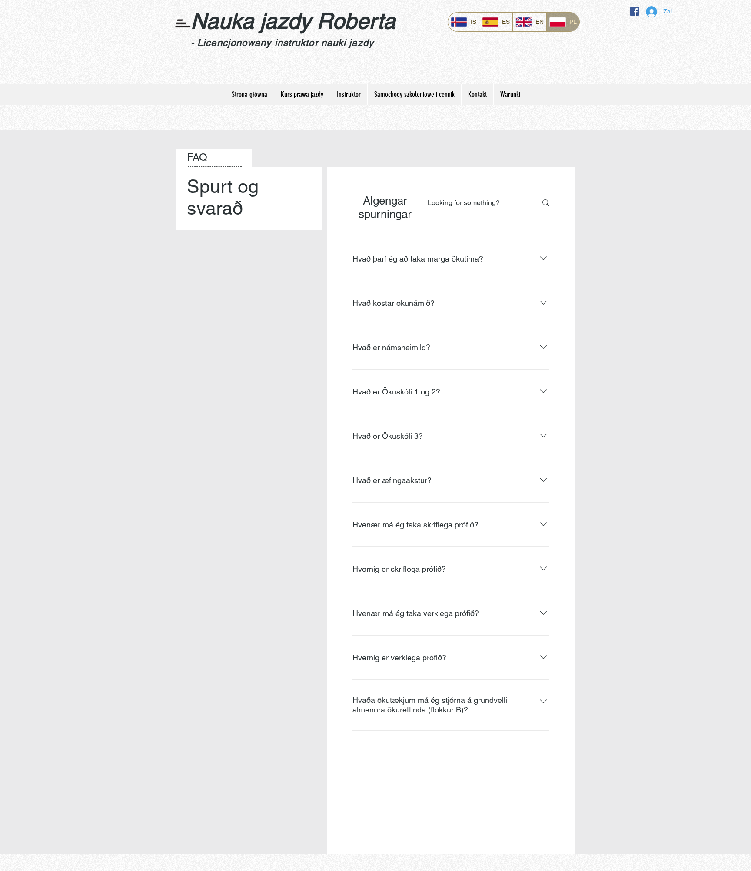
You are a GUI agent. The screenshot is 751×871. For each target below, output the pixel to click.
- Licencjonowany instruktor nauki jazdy (282, 42)
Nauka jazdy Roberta (293, 20)
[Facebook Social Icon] (634, 11)
